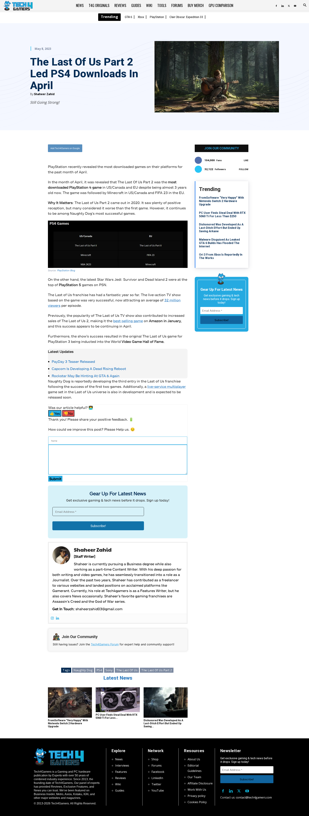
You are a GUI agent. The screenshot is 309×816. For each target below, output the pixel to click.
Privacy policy (196, 796)
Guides (136, 5)
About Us (194, 759)
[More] (154, 148)
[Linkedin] (282, 5)
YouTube (157, 790)
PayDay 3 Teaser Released (73, 361)
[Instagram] (52, 618)
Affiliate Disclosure (200, 783)
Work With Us (197, 790)
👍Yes (55, 413)
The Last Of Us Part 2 (156, 670)
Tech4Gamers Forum (105, 644)
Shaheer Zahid (44, 94)
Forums (177, 5)
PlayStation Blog (66, 270)
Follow (243, 169)
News (80, 5)
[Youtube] (295, 5)
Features (121, 772)
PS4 (99, 670)
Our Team (194, 777)
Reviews (120, 5)
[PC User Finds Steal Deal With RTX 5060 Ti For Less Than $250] (118, 699)
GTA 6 (128, 17)
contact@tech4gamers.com (254, 797)
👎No (68, 413)
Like (246, 160)
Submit (55, 479)
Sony (109, 670)
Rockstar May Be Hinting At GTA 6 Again (85, 376)
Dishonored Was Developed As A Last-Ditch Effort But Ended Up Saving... (163, 723)
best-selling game (128, 321)
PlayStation (157, 17)
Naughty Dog (83, 670)
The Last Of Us (127, 670)
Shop (154, 759)
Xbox (141, 17)
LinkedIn (157, 778)
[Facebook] (276, 5)
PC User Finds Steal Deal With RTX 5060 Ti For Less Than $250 (222, 214)
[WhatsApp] (137, 148)
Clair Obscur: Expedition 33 (186, 17)
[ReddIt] (145, 148)
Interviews (122, 765)
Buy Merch (196, 5)
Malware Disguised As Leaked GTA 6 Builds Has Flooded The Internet (219, 243)
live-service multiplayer (166, 386)
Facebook (157, 772)
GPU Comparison (221, 5)
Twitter (156, 784)
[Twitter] (288, 5)
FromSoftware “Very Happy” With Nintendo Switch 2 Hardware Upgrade (68, 723)
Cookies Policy (197, 802)
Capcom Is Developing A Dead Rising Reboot (89, 368)
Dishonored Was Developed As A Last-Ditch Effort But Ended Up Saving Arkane (221, 228)
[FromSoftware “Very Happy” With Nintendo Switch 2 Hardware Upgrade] (70, 702)
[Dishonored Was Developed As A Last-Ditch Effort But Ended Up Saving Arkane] (166, 702)
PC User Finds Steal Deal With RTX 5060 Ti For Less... (116, 716)
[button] (304, 5)
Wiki (149, 5)
